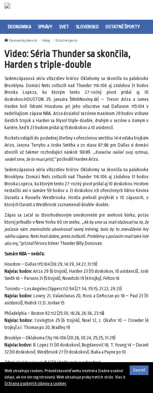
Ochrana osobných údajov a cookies (35, 383)
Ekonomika (19, 26)
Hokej (46, 40)
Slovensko (87, 26)
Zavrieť (139, 370)
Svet (64, 26)
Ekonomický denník (23, 40)
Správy (45, 26)
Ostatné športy (122, 26)
